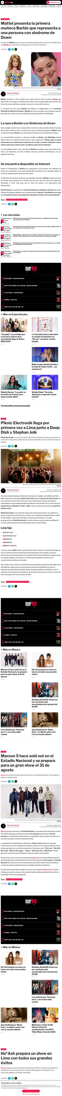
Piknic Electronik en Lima (22, 581)
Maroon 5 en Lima (17, 879)
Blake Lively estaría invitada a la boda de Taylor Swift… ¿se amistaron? (45, 366)
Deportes (22, 6)
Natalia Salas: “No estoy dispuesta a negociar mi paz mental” (44, 394)
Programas (52, 6)
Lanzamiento (19, 199)
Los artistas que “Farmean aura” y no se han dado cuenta (12, 732)
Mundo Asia (36, 6)
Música (3, 418)
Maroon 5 (4, 775)
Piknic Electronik (11, 581)
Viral (13, 199)
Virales (29, 6)
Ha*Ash (3, 1068)
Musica (16, 6)
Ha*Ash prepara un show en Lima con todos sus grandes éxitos (44, 671)
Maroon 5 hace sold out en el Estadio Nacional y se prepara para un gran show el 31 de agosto (14, 673)
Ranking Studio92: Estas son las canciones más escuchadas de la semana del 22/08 (45, 703)
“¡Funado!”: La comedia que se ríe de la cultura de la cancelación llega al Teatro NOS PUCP (13, 338)
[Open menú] (2, 2)
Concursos (44, 6)
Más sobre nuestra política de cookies (31, 1094)
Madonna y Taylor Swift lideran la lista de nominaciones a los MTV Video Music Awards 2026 (43, 1028)
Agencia (9, 199)
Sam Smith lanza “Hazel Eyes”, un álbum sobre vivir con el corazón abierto (44, 732)
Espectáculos (5, 19)
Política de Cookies (23, 1088)
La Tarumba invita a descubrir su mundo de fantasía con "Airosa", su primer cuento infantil (45, 338)
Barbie (25, 199)
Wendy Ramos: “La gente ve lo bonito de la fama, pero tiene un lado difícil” (13, 394)
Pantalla (10, 6)
